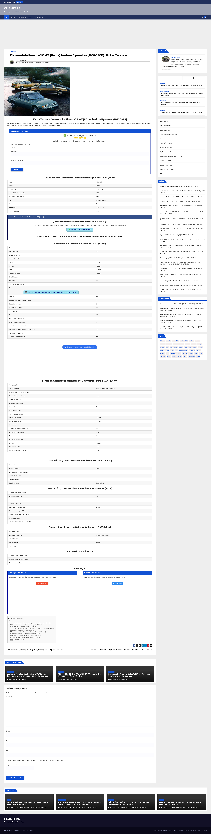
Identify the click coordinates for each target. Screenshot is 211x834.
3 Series (162, 340)
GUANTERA (12, 8)
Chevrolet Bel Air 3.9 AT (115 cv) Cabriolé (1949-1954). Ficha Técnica (181, 285)
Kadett (172, 350)
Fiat (167, 347)
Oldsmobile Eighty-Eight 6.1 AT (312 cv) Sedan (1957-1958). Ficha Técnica (36, 650)
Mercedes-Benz (164, 91)
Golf (190, 347)
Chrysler (176, 344)
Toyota (162, 83)
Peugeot (173, 353)
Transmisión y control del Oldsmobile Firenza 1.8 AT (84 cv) (26, 633)
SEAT (200, 353)
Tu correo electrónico (17, 160)
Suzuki (179, 356)
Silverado (162, 356)
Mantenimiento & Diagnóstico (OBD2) (171, 156)
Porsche (185, 353)
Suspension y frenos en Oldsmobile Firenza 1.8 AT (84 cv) (26, 637)
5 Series (169, 340)
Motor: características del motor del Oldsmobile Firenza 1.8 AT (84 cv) (29, 631)
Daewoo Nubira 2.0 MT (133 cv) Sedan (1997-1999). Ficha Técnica (181, 112)
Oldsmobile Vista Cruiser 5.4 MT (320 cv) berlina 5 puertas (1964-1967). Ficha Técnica (27, 675)
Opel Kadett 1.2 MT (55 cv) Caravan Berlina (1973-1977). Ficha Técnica (181, 224)
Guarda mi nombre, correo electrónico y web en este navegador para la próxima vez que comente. (36, 760)
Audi (182, 340)
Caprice (198, 340)
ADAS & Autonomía (166, 125)
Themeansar (32, 830)
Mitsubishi (163, 100)
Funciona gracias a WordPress (11, 830)
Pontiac (179, 353)
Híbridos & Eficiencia (166, 147)
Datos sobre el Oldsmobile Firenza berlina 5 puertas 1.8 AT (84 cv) (28, 624)
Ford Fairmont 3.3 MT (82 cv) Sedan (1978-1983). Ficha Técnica (185, 304)
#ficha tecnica (31, 62)
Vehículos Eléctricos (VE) (167, 169)
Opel (167, 353)
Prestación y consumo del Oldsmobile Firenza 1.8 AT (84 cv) (26, 635)
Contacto (39, 17)
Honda (194, 347)
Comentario (9, 696)
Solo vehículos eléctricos (18, 639)
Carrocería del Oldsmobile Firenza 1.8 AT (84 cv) (23, 630)
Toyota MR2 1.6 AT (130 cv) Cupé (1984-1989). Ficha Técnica (178, 235)
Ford (185, 347)
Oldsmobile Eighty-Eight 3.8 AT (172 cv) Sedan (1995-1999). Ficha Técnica (79, 675)
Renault (191, 353)
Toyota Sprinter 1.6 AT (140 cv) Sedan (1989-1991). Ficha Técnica (181, 85)
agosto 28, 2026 (13, 807)
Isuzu (167, 350)
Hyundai (200, 347)
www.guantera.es (166, 69)
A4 (173, 340)
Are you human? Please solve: (15, 765)
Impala (162, 350)
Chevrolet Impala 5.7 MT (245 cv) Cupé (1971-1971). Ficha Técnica (180, 281)
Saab (196, 353)
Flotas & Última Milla (166, 143)
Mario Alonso (22, 60)
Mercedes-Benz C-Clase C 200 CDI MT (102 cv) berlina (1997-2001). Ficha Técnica (79, 803)
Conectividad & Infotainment (168, 134)
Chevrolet (169, 344)
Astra (177, 340)
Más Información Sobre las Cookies (187, 830)
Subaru (174, 356)
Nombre (8, 731)
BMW (186, 340)
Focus (181, 347)
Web (7, 750)
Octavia (162, 353)
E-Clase (162, 347)
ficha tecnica (173, 347)
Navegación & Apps (166, 165)
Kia (176, 350)
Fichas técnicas (164, 139)
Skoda (168, 356)
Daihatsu (193, 344)
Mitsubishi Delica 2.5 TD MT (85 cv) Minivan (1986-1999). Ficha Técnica (181, 197)
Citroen (182, 344)
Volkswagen (192, 356)
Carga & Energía (165, 130)
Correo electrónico (11, 741)
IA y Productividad (165, 152)
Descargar (14, 641)
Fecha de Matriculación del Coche (21, 144)
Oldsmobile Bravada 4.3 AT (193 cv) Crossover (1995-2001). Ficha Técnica (129, 675)
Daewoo (163, 110)
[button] (202, 17)
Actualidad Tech (164, 121)
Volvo (198, 356)
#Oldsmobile (45, 62)
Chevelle (162, 344)
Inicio (13, 17)
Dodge (199, 344)
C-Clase (192, 340)
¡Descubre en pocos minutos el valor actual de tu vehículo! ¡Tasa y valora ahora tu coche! (34, 628)
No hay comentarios (39, 807)
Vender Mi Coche (25, 17)
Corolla (187, 344)
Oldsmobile (13, 51)
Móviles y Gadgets (165, 160)
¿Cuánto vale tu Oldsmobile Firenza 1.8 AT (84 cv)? (24, 626)
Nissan (198, 350)
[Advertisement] (105, 31)
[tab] (171, 78)
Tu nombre (14, 151)
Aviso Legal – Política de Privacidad (162, 830)
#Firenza (38, 62)
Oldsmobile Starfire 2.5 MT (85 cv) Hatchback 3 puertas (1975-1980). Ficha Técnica (121, 650)
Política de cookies (202, 830)
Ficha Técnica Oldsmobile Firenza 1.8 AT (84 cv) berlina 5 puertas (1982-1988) (30, 623)
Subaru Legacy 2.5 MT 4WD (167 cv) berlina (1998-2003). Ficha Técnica (181, 258)
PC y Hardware (164, 174)
